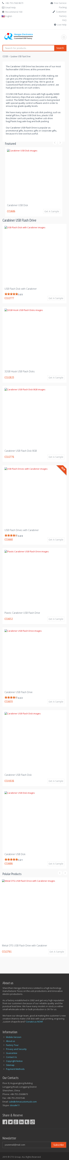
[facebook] (5, 1122)
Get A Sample (57, 211)
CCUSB (5, 56)
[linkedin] (21, 1122)
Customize (61, 11)
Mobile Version (13, 1037)
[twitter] (10, 1122)
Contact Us (11, 1057)
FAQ (64, 20)
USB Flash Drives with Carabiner (22, 530)
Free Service (60, 2)
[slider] (11, 294)
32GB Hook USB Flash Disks (28, 205)
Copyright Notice (14, 1061)
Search (60, 48)
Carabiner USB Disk (15, 854)
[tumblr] (27, 1122)
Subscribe (58, 1144)
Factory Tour (12, 1045)
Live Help (61, 24)
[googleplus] (16, 1122)
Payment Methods (15, 1069)
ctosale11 (15, 1105)
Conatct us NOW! (34, 1021)
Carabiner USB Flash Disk (18, 774)
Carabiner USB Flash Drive (20, 56)
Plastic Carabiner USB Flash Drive (22, 612)
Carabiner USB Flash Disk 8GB (21, 450)
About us (10, 1041)
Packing (62, 7)
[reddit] (32, 1122)
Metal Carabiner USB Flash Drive (22, 945)
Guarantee (11, 1053)
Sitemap (10, 1065)
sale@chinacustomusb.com (23, 1101)
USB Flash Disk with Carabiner (21, 288)
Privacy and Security (16, 1049)
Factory (62, 15)
